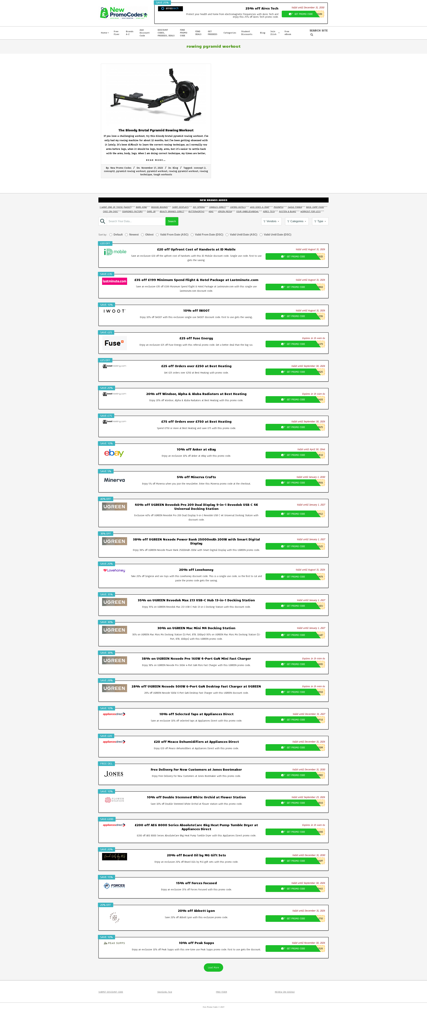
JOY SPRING (199, 207)
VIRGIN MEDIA (225, 211)
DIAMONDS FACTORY (132, 211)
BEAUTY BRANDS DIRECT (172, 211)
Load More (213, 967)
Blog (175, 168)
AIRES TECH (269, 211)
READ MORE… (156, 160)
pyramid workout (157, 171)
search (172, 221)
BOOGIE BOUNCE (159, 207)
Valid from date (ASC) (174, 234)
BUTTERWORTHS (196, 211)
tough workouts (162, 174)
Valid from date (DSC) (209, 234)
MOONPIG (278, 207)
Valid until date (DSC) (277, 234)
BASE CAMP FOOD (315, 207)
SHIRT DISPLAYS (180, 207)
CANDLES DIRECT (217, 207)
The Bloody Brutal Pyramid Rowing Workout (155, 130)
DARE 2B (151, 211)
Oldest (149, 234)
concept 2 (199, 168)
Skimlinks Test (164, 992)
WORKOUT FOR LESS (310, 211)
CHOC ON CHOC (110, 211)
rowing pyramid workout (183, 171)
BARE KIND (141, 207)
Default (118, 234)
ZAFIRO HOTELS (238, 207)
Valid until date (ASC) (243, 234)
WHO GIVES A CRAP (259, 207)
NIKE (211, 211)
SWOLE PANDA (295, 207)
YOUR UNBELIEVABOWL (247, 211)
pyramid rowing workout (131, 171)
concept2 (109, 171)
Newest (134, 234)
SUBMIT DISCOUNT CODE (110, 992)
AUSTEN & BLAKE (287, 211)
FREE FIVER (221, 992)
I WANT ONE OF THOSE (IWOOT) (116, 207)
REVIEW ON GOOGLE (285, 992)
